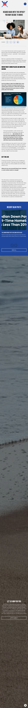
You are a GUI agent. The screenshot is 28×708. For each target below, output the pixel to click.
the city (14, 80)
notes (15, 127)
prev (12, 245)
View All (14, 250)
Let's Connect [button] (14, 618)
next (15, 245)
